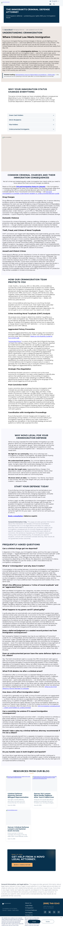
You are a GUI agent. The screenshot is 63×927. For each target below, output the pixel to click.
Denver (4, 910)
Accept (34, 921)
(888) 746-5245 (51, 903)
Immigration (29, 908)
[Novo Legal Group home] (5, 3)
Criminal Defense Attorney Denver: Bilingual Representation (18, 795)
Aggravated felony (15, 341)
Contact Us (29, 915)
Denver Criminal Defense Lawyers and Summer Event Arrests (18, 829)
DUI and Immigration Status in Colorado (30, 186)
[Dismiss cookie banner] (61, 917)
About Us (28, 903)
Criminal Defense (31, 910)
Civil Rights (28, 912)
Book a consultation (15, 516)
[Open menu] (50, 4)
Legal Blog (28, 905)
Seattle (9, 910)
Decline (48, 921)
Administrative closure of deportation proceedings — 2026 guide (35, 74)
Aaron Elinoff (8, 29)
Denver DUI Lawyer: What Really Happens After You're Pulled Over (44, 795)
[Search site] (54, 4)
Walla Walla (15, 910)
